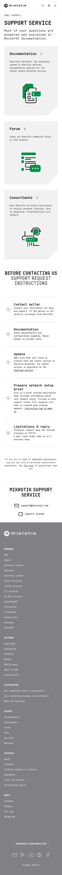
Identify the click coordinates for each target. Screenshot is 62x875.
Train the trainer (14, 780)
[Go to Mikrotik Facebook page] (47, 855)
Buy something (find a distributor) (24, 690)
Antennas (9, 622)
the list (28, 465)
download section (23, 370)
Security (9, 738)
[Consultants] (24, 198)
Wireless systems (13, 575)
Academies (9, 774)
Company (8, 806)
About (7, 759)
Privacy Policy (31, 865)
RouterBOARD (10, 601)
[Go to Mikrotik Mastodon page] (39, 855)
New (6, 555)
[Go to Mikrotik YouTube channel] (31, 855)
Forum (7, 727)
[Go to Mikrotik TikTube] (22, 855)
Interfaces (10, 612)
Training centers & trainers (20, 769)
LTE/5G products (13, 586)
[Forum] (18, 129)
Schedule (9, 764)
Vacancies (9, 816)
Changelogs (10, 649)
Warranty (9, 743)
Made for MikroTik (14, 701)
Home (6, 15)
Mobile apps (10, 664)
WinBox (7, 659)
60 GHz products (13, 596)
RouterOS (9, 654)
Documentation (12, 717)
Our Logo (9, 811)
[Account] (49, 5)
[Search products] (42, 5)
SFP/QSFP (9, 627)
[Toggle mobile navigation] (55, 5)
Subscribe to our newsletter (31, 843)
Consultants (10, 722)
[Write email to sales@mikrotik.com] (14, 855)
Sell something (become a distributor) (26, 696)
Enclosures (10, 607)
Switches (9, 570)
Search (7, 560)
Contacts (9, 801)
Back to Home (11, 669)
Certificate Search (15, 785)
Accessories (10, 617)
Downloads (9, 643)
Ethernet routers (13, 565)
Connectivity (11, 675)
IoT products (11, 591)
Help (6, 732)
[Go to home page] (15, 5)
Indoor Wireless (13, 581)
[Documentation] (26, 54)
